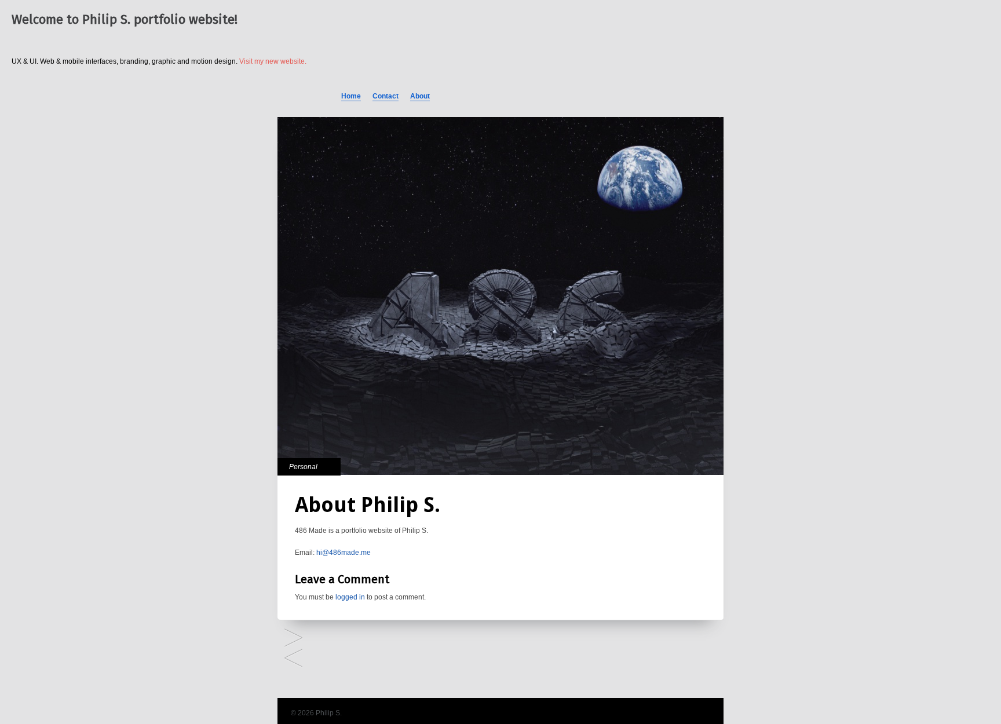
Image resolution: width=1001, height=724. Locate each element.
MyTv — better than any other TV (293, 638)
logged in (350, 597)
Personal (303, 467)
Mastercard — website (293, 659)
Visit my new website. (272, 61)
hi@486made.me (343, 553)
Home (351, 96)
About (420, 96)
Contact (385, 96)
